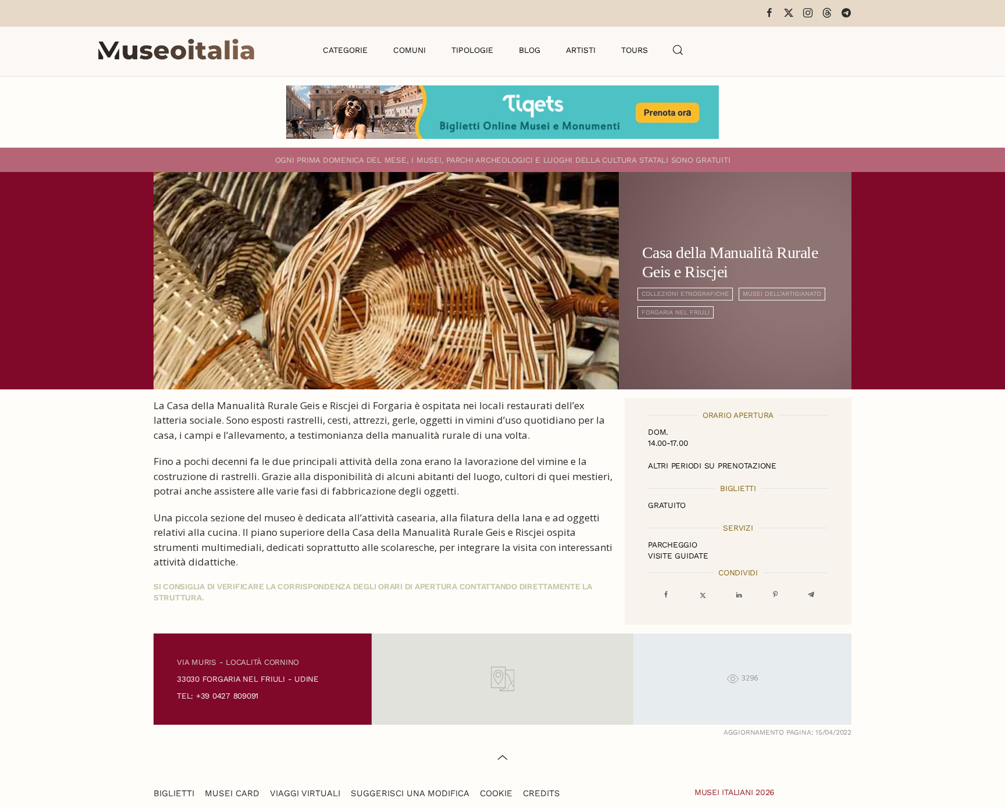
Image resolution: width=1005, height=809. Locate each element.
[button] (678, 50)
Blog (529, 50)
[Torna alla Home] (176, 50)
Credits (541, 793)
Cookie (496, 793)
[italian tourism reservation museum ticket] (502, 112)
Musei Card (232, 793)
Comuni (409, 50)
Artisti (581, 50)
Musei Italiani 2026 (734, 792)
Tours (634, 50)
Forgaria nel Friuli (676, 312)
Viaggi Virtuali (305, 793)
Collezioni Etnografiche (685, 294)
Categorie (345, 50)
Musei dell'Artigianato (782, 294)
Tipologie (472, 50)
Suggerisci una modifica (410, 793)
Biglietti (174, 793)
